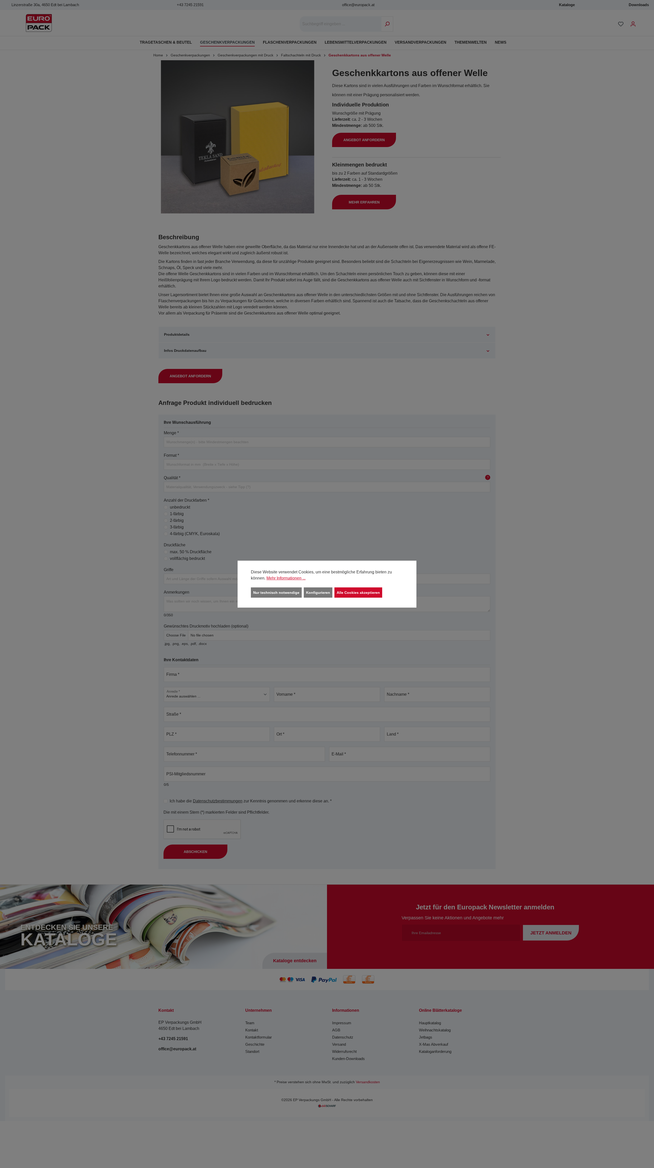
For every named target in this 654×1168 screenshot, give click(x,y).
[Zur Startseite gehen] (38, 23)
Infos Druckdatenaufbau (185, 350)
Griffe (168, 570)
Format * (171, 455)
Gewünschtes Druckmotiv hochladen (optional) (206, 626)
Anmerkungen (176, 592)
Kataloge (567, 5)
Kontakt (251, 1030)
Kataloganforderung (435, 1051)
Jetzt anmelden (550, 932)
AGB (336, 1030)
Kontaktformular (258, 1037)
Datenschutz (342, 1037)
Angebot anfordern (364, 140)
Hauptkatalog (430, 1023)
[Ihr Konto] (633, 24)
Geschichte (254, 1044)
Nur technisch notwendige (276, 592)
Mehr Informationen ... (286, 578)
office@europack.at (358, 5)
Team (249, 1023)
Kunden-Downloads (348, 1058)
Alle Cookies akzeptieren (358, 592)
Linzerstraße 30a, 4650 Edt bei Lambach (45, 5)
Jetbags (425, 1037)
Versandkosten (368, 1082)
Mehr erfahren (364, 202)
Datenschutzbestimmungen (217, 801)
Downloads (639, 5)
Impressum (341, 1023)
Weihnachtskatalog (435, 1030)
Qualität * (326, 478)
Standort (252, 1051)
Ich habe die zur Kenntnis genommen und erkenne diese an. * (251, 801)
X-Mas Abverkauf (433, 1044)
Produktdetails (177, 334)
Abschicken (195, 852)
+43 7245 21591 (190, 5)
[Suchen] (387, 24)
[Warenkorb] (642, 22)
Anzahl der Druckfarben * (186, 500)
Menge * (171, 433)
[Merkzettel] (621, 24)
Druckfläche (174, 545)
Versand (339, 1044)
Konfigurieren (318, 592)
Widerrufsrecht (344, 1051)
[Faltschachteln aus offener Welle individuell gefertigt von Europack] (237, 136)
